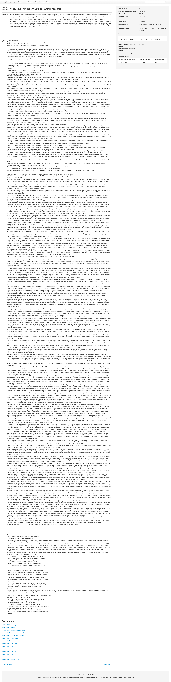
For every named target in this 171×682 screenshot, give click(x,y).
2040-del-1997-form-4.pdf (9, 651)
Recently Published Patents (43, 2)
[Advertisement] (56, 34)
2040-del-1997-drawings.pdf (10, 638)
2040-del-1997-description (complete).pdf (13, 635)
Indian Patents (9, 2)
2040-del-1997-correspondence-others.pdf (14, 630)
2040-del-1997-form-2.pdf (9, 646)
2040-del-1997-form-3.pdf (9, 649)
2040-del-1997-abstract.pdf (9, 625)
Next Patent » (108, 664)
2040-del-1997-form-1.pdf (9, 641)
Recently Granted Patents (25, 2)
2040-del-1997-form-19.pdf (9, 643)
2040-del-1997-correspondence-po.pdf (13, 633)
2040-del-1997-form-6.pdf (9, 654)
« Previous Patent (7, 664)
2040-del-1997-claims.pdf (9, 627)
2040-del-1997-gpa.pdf (8, 657)
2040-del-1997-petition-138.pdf (10, 659)
